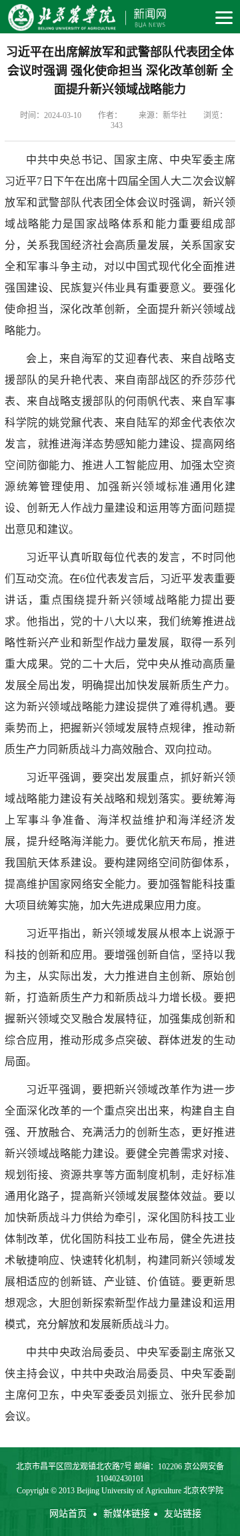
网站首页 (68, 1514)
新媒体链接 (126, 1514)
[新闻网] (85, 16)
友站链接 (182, 1514)
